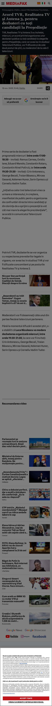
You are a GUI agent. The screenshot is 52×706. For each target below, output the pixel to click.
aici (42, 672)
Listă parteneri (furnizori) (9, 693)
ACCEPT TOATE (26, 698)
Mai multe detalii (23, 663)
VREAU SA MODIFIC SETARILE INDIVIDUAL (26, 702)
